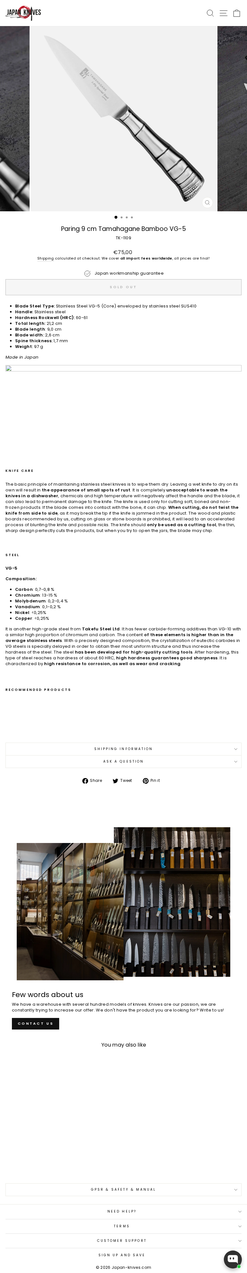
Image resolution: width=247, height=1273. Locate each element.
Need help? (121, 1211)
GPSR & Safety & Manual (123, 1189)
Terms (122, 1226)
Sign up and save (121, 1255)
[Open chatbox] (233, 1259)
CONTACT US (35, 1023)
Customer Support (121, 1240)
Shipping (45, 258)
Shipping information (123, 748)
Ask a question (123, 761)
